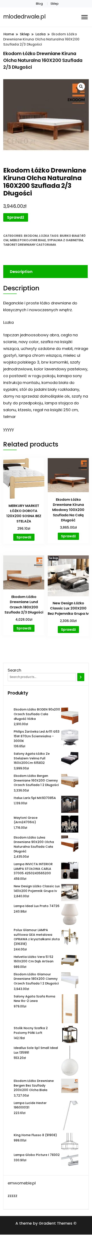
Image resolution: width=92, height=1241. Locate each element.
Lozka (44, 236)
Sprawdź (15, 217)
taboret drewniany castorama (29, 244)
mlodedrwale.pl (24, 16)
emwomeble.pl (22, 1183)
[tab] (45, 271)
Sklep (54, 3)
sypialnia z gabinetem (65, 240)
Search (14, 670)
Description (21, 271)
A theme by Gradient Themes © (46, 1223)
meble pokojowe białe (28, 240)
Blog (39, 3)
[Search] (80, 677)
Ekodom (31, 236)
